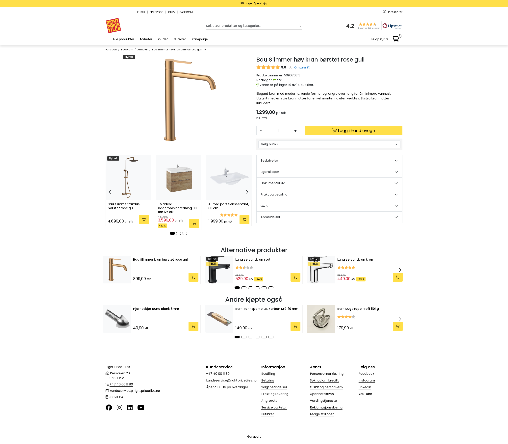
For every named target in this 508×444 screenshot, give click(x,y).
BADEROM (186, 12)
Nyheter (146, 39)
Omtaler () (302, 67)
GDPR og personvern (326, 387)
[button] (372, 25)
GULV (172, 12)
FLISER (141, 12)
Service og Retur (274, 407)
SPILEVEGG (157, 12)
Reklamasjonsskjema (326, 407)
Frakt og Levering (274, 394)
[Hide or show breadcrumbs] (205, 49)
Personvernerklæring (326, 373)
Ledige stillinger (322, 414)
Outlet (163, 39)
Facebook (366, 373)
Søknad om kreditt (324, 380)
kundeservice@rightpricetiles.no (135, 390)
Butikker (180, 39)
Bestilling (268, 373)
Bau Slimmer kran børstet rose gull (161, 259)
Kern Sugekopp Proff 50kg (358, 309)
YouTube (365, 394)
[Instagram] (119, 407)
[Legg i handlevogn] (144, 219)
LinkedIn (365, 387)
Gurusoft (254, 436)
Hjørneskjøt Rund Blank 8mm (156, 309)
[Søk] (299, 26)
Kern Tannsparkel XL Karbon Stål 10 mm (266, 309)
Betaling (267, 380)
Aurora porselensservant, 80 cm (228, 206)
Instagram (367, 380)
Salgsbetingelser (274, 387)
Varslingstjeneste (323, 400)
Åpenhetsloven (322, 394)
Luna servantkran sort (252, 259)
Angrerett (269, 400)
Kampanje (200, 39)
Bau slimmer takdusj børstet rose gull (124, 206)
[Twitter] (109, 407)
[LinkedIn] (130, 407)
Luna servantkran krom (355, 259)
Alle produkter (122, 39)
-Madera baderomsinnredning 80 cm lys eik (177, 207)
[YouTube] (140, 407)
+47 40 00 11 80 (121, 384)
